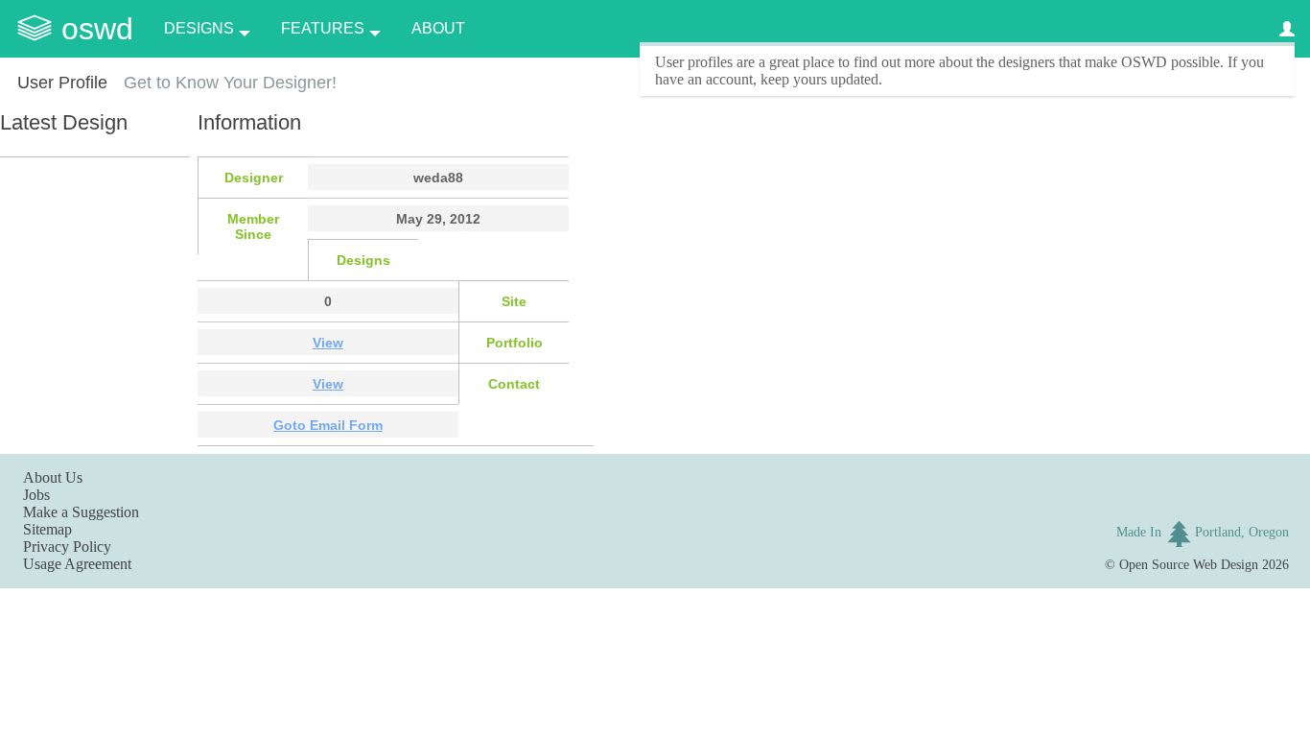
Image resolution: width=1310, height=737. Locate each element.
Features (322, 28)
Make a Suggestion (81, 512)
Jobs (36, 495)
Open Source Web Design (1188, 564)
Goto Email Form (328, 425)
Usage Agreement (77, 564)
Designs (199, 28)
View (328, 342)
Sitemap (47, 529)
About (438, 28)
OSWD (97, 29)
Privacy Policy (67, 546)
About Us (52, 477)
